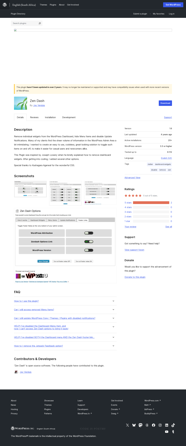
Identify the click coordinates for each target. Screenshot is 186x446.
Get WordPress (173, 5)
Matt (147, 405)
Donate (115, 409)
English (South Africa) (46, 429)
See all (168, 226)
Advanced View (132, 177)
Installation (50, 117)
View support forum (134, 249)
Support (168, 117)
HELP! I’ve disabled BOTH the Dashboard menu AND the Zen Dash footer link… (54, 337)
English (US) (166, 158)
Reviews (34, 117)
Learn (80, 400)
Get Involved (117, 400)
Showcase (49, 400)
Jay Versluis (39, 105)
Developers (83, 409)
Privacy (14, 413)
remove (162, 170)
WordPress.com (152, 400)
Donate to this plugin (135, 277)
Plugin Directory (18, 14)
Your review (130, 226)
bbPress (149, 409)
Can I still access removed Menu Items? (34, 309)
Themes (48, 405)
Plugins (47, 409)
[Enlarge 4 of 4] (113, 211)
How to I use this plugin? (26, 301)
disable (154, 170)
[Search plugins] (39, 23)
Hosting (14, 409)
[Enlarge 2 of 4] (78, 184)
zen (169, 170)
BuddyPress (151, 413)
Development (69, 117)
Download (165, 103)
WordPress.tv (85, 413)
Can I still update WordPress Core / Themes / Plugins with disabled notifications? (54, 318)
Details (20, 117)
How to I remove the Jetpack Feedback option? (38, 346)
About (13, 400)
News (13, 405)
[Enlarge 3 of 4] (113, 184)
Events (114, 405)
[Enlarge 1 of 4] (43, 184)
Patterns (48, 413)
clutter (150, 164)
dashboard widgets (163, 164)
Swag (114, 413)
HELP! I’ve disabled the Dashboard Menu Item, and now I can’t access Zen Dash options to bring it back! (41, 327)
